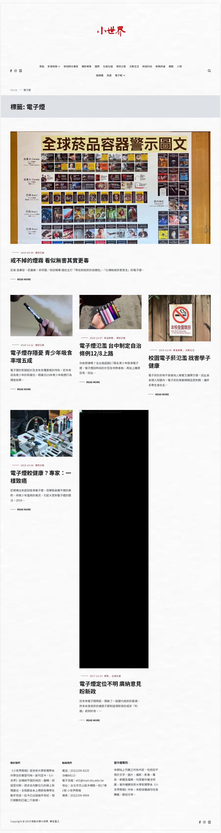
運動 (171, 66)
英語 (109, 75)
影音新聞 (52, 66)
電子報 (118, 75)
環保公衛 (121, 66)
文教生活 (134, 66)
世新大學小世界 (39, 821)
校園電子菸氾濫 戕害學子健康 (179, 361)
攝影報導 (86, 66)
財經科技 (147, 66)
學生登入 (54, 821)
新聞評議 (160, 66)
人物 (179, 66)
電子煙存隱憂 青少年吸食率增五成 (41, 356)
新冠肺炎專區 (71, 66)
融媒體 (99, 75)
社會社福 (108, 66)
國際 (97, 66)
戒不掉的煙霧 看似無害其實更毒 (49, 260)
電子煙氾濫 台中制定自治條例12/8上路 (110, 349)
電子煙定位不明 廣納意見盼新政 (110, 687)
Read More (24, 279)
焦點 (41, 66)
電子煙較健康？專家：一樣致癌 (40, 476)
